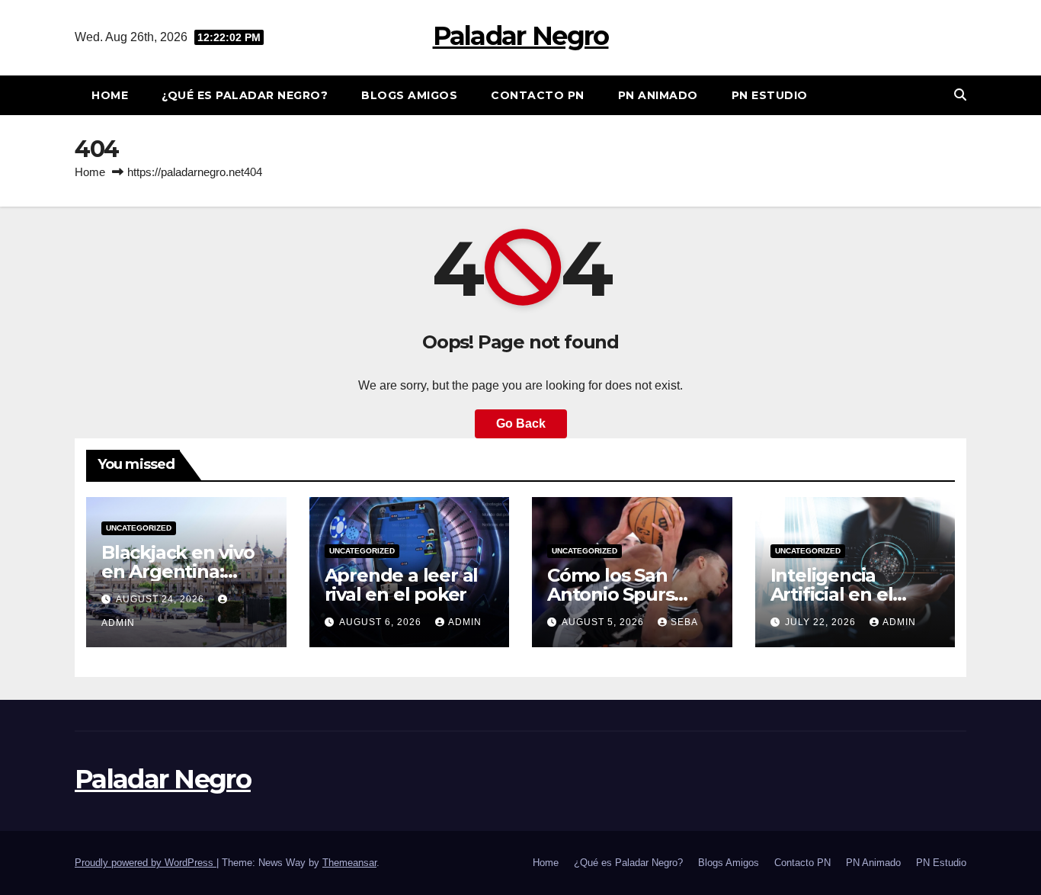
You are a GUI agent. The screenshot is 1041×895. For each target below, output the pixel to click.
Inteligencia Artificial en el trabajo (831, 594)
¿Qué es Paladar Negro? (245, 95)
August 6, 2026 (381, 622)
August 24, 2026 (161, 599)
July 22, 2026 (822, 622)
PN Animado (658, 95)
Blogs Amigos (409, 95)
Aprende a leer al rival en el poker (402, 584)
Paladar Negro (521, 36)
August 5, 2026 (604, 622)
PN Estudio (770, 95)
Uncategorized (138, 528)
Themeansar (349, 862)
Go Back (521, 423)
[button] (960, 94)
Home (109, 95)
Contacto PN (538, 95)
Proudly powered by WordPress (145, 862)
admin (465, 622)
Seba (684, 622)
